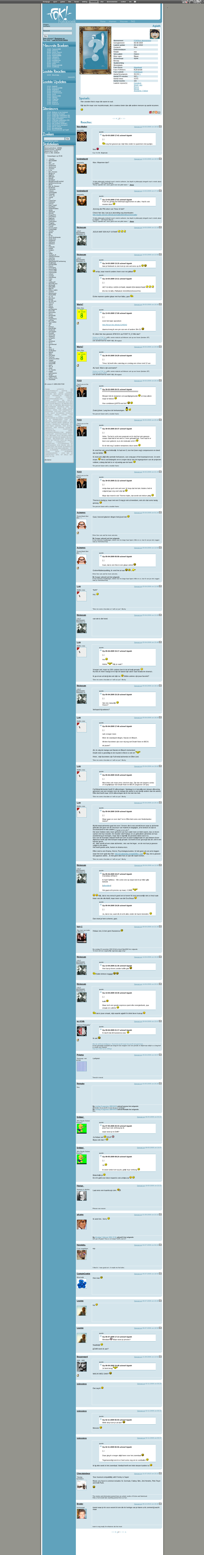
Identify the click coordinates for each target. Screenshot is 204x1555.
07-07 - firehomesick (54, 54)
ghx (50, 234)
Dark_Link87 (53, 205)
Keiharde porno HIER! (100, 339)
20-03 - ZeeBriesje (53, 67)
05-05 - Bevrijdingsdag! (54, 128)
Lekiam (51, 274)
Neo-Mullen (82, 127)
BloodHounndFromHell (56, 181)
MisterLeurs (52, 293)
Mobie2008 (52, 295)
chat (101, 2)
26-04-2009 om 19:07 (150, 1055)
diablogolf (52, 212)
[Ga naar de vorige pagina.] (116, 118)
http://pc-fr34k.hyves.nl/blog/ (102, 1049)
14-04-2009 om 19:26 (150, 957)
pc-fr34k (80, 1021)
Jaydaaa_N (52, 255)
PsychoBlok (52, 322)
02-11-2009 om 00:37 (153, 1438)
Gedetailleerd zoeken (51, 141)
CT (50, 199)
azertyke (51, 168)
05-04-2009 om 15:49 (150, 642)
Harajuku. (81, 1245)
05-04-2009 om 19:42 (150, 766)
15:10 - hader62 (52, 86)
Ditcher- (51, 213)
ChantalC (52, 194)
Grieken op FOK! (98, 337)
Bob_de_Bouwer (54, 186)
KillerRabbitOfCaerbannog (57, 261)
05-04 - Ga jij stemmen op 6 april (58, 130)
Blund (50, 184)
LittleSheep (52, 277)
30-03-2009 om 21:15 (150, 472)
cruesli (51, 197)
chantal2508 (53, 192)
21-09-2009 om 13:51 (150, 1357)
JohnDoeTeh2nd (54, 256)
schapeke (52, 338)
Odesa (51, 306)
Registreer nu (60, 38)
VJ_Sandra (52, 370)
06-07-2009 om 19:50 (150, 1328)
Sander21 (52, 336)
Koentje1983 (53, 264)
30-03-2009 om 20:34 (150, 381)
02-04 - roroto (51, 63)
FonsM (51, 226)
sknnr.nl (51, 349)
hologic (51, 248)
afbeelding (107, 886)
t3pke (50, 354)
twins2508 (52, 363)
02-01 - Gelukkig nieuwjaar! (56, 114)
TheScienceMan (54, 359)
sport (55, 2)
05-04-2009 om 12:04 (150, 548)
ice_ (50, 252)
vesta (50, 368)
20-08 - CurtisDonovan (54, 93)
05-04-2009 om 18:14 (150, 686)
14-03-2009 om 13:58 (150, 255)
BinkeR (51, 178)
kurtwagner (52, 268)
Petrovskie (52, 312)
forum (76, 2)
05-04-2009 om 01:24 (150, 513)
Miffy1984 (52, 287)
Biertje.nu (52, 173)
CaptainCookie (83, 1274)
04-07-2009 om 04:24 (150, 1245)
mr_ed (51, 296)
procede (51, 320)
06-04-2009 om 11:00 (151, 865)
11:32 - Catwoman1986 (54, 88)
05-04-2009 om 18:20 (150, 717)
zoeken (123, 2)
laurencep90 (53, 269)
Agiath (156, 26)
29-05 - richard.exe (53, 59)
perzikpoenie (53, 309)
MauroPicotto (53, 283)
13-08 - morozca (52, 51)
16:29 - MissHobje (53, 75)
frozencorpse (53, 228)
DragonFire (52, 215)
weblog (84, 2)
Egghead (51, 218)
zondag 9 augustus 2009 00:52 (106, 1106)
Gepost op (138, 127)
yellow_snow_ (53, 378)
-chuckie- (52, 159)
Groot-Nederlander (55, 237)
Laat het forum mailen (60, 40)
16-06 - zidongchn (53, 57)
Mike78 (51, 288)
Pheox (51, 314)
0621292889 (53, 160)
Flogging (51, 223)
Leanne (80, 1301)
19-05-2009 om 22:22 (153, 1185)
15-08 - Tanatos (52, 97)
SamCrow (52, 335)
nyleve (51, 304)
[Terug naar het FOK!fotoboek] (104, 22)
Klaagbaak (138, 67)
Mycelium (52, 298)
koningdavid (82, 159)
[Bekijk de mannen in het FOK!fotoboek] (114, 22)
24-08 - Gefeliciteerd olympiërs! (57, 125)
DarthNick (52, 207)
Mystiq (51, 299)
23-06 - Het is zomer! (54, 126)
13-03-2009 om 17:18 (150, 191)
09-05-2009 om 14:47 (153, 1147)
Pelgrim (51, 307)
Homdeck (137, 83)
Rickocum (81, 227)
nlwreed (51, 303)
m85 (50, 280)
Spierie (51, 352)
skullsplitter (52, 351)
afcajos (80, 1214)
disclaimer (48, 460)
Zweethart (52, 379)
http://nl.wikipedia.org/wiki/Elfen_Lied (129, 854)
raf (49, 325)
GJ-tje (51, 236)
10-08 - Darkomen (53, 104)
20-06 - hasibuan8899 (54, 55)
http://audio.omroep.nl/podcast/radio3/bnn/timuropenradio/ (115, 215)
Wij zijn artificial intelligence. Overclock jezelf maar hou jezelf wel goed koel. (118, 1044)
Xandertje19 (52, 376)
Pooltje (51, 317)
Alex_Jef (51, 164)
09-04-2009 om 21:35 (150, 927)
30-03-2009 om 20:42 (150, 420)
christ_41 (52, 196)
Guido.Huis (52, 239)
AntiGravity (52, 165)
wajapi (51, 371)
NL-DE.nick (52, 301)
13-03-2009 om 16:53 (150, 159)
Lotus (50, 279)
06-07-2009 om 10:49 (150, 1301)
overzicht (72, 77)
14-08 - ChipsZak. (53, 99)
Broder (80, 1504)
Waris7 (80, 304)
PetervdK (52, 311)
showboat (52, 341)
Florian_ (80, 1186)
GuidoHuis (52, 240)
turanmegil (52, 362)
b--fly (50, 170)
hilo (50, 245)
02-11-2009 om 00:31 (153, 1411)
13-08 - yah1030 (52, 101)
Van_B (51, 367)
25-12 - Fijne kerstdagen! (55, 118)
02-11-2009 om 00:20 (153, 1384)
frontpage (46, 2)
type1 (50, 365)
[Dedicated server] (185, 2)
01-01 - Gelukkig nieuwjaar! (56, 122)
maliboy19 (52, 282)
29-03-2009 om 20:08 (150, 347)
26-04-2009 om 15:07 (150, 1021)
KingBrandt (52, 263)
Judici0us (52, 258)
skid (50, 347)
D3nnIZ (51, 204)
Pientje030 (52, 315)
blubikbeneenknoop (55, 183)
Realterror (52, 330)
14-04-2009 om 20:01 (150, 984)
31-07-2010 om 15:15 (150, 1473)
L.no (79, 586)
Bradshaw (52, 188)
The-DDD (52, 355)
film (69, 2)
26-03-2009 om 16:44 (150, 304)
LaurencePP (53, 271)
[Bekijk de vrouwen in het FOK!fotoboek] (125, 22)
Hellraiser (52, 244)
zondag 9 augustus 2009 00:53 (106, 1109)
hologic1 (51, 250)
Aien (50, 162)
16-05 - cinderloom (53, 62)
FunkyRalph (53, 229)
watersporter (53, 373)
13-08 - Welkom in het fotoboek (57, 112)
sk (49, 346)
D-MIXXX (52, 202)
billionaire (52, 176)
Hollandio (52, 247)
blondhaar (52, 180)
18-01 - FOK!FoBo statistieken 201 (58, 117)
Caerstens (52, 189)
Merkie (136, 89)
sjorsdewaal (52, 344)
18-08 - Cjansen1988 (54, 49)
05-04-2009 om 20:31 (150, 803)
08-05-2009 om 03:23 (153, 1117)
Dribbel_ (80, 1117)
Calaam (51, 191)
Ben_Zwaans (53, 172)
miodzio (51, 291)
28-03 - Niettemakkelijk (54, 65)
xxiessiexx (82, 1384)
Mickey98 (52, 285)
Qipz (50, 323)
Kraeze (51, 266)
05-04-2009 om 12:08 (150, 586)
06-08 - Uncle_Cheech (54, 52)
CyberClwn (52, 200)
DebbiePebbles (53, 208)
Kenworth (52, 260)
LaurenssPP (53, 272)
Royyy (136, 87)
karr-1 (79, 926)
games (62, 2)
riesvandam (52, 331)
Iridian (51, 253)
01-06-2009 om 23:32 (150, 1215)
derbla (51, 210)
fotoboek (94, 2)
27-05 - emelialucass (54, 60)
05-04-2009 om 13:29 (150, 615)
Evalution (52, 220)
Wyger (51, 375)
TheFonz (52, 357)
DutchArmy (52, 216)
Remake (80, 1084)
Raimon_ (52, 327)
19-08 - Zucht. (51, 94)
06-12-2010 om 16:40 (150, 1504)
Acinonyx (81, 512)
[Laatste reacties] (59, 74)
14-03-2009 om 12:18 (150, 227)
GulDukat (52, 242)
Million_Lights (53, 290)
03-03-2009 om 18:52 (150, 127)
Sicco (50, 343)
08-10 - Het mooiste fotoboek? (57, 123)
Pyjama (80, 1055)
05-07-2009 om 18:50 (150, 1274)
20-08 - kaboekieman (54, 91)
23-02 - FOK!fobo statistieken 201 (58, 120)
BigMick (51, 175)
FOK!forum (138, 72)
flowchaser (52, 224)
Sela (50, 339)
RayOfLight (52, 328)
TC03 (79, 381)
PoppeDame (53, 319)
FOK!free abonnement (142, 41)
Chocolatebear (83, 1473)
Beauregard (82, 1357)
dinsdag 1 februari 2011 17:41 (105, 1237)
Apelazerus (52, 167)
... (60, 75)
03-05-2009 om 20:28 (150, 1084)
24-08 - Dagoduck (53, 89)
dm (130, 2)
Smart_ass (138, 85)
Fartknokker (53, 221)
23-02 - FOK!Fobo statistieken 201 (58, 115)
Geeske (51, 231)
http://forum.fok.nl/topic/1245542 (114, 325)
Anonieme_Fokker (141, 91)
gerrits (51, 232)
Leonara (51, 275)
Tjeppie (51, 360)
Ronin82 (51, 333)
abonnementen (112, 2)
